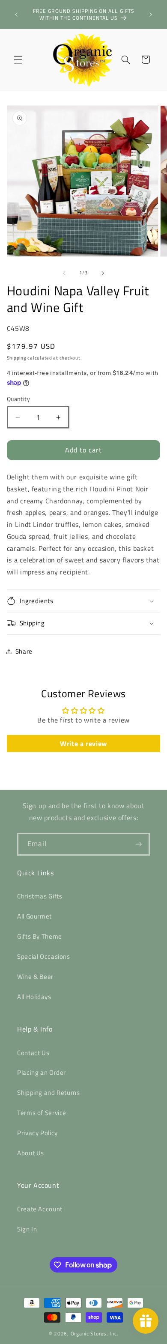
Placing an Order (41, 1072)
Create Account (40, 1209)
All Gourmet (34, 916)
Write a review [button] (83, 743)
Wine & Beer (35, 976)
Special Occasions (43, 956)
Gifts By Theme (39, 936)
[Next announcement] (150, 14)
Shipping (17, 357)
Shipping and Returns (48, 1092)
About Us (30, 1153)
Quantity (18, 399)
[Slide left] (64, 273)
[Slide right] (102, 273)
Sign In (27, 1229)
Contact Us (33, 1053)
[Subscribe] (139, 844)
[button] (18, 59)
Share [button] (24, 651)
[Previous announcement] (16, 14)
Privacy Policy (37, 1133)
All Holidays (34, 997)
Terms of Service (41, 1113)
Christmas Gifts (39, 896)
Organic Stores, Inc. (95, 1333)
